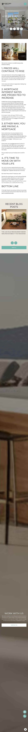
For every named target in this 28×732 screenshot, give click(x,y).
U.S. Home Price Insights (15, 75)
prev (12, 242)
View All (14, 247)
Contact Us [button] (14, 625)
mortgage (12, 143)
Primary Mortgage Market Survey (16, 101)
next (15, 242)
